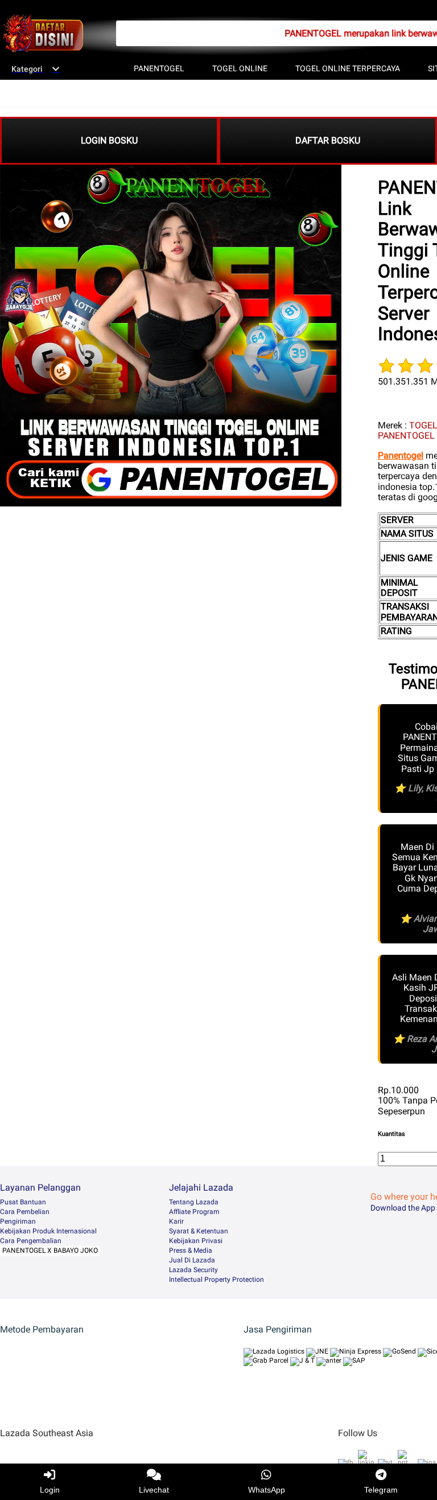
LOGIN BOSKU (109, 140)
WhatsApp (266, 1489)
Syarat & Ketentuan (198, 1231)
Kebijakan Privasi (195, 1241)
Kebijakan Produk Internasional (48, 1231)
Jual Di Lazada (192, 1260)
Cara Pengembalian (30, 1241)
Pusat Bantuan (23, 1202)
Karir (176, 1221)
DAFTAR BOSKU (327, 140)
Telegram (381, 1489)
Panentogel (400, 455)
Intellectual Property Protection (216, 1280)
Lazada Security (193, 1270)
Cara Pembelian (25, 1212)
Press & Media (190, 1250)
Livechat (154, 1489)
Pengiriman (18, 1221)
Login (50, 1489)
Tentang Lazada (193, 1202)
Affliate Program (194, 1212)
